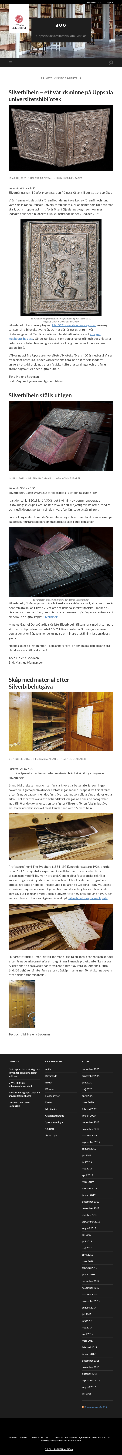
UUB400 (50, 1128)
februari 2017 (89, 1347)
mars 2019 (88, 1181)
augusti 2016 (89, 1386)
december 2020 (90, 1069)
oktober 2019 (89, 1135)
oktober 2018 (89, 1214)
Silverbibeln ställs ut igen (40, 395)
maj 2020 (87, 1089)
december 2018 (90, 1201)
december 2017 (90, 1281)
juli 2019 (86, 1155)
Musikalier (51, 1108)
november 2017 (90, 1287)
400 (61, 25)
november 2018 (90, 1208)
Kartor (49, 1102)
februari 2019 (89, 1188)
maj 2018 (87, 1247)
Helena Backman (41, 178)
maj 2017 (87, 1327)
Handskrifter (52, 1095)
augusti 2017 (89, 1307)
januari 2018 (88, 1274)
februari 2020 (89, 1108)
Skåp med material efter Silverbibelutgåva (39, 683)
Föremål (49, 1089)
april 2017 (87, 1333)
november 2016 (90, 1367)
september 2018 (91, 1221)
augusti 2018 (89, 1228)
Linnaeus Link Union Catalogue (19, 1104)
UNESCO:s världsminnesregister (74, 325)
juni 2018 (87, 1241)
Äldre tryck (51, 1135)
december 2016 (90, 1360)
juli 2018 (86, 1234)
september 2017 (91, 1300)
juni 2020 (87, 1082)
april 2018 (87, 1254)
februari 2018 (89, 1267)
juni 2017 (87, 1320)
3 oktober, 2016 (19, 759)
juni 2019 (87, 1161)
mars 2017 (88, 1340)
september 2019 (91, 1141)
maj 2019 (87, 1168)
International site (94, 2)
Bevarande (51, 1075)
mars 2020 (88, 1102)
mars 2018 (88, 1261)
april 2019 (87, 1175)
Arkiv (48, 1069)
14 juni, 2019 (17, 478)
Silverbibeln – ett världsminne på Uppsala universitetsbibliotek (61, 95)
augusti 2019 (89, 1148)
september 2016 (91, 1380)
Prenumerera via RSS (95, 1407)
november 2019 (90, 1128)
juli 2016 (86, 1393)
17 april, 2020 (17, 178)
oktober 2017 (89, 1294)
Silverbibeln (50, 617)
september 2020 (91, 1075)
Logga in (109, 2)
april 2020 (87, 1095)
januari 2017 (88, 1353)
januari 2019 (88, 1195)
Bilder (48, 1082)
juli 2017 (86, 1314)
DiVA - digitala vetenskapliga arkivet (20, 1084)
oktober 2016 (89, 1373)
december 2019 (90, 1122)
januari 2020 (88, 1115)
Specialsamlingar (54, 1122)
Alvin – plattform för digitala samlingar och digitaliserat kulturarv (24, 1072)
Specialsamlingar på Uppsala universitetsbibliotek (24, 1094)
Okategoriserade (54, 1115)
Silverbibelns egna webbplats (88, 898)
